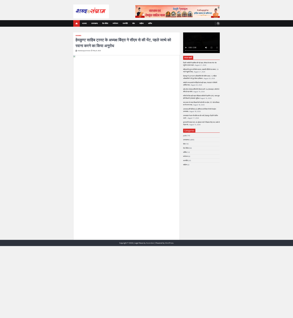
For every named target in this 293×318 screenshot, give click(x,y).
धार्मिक (150, 23)
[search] (218, 23)
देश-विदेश (105, 23)
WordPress (169, 243)
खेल (133, 23)
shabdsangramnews (83, 51)
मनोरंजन (115, 23)
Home (84, 23)
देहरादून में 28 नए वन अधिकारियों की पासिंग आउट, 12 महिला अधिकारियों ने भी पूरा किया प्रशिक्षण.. (200, 77)
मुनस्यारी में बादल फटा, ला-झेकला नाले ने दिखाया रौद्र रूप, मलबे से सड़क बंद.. (201, 123)
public (185, 135)
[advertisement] (177, 11)
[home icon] (76, 23)
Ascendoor (150, 243)
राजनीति (125, 23)
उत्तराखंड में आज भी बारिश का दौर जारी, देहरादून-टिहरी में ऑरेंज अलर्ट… (200, 116)
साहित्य (141, 23)
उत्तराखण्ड (94, 23)
